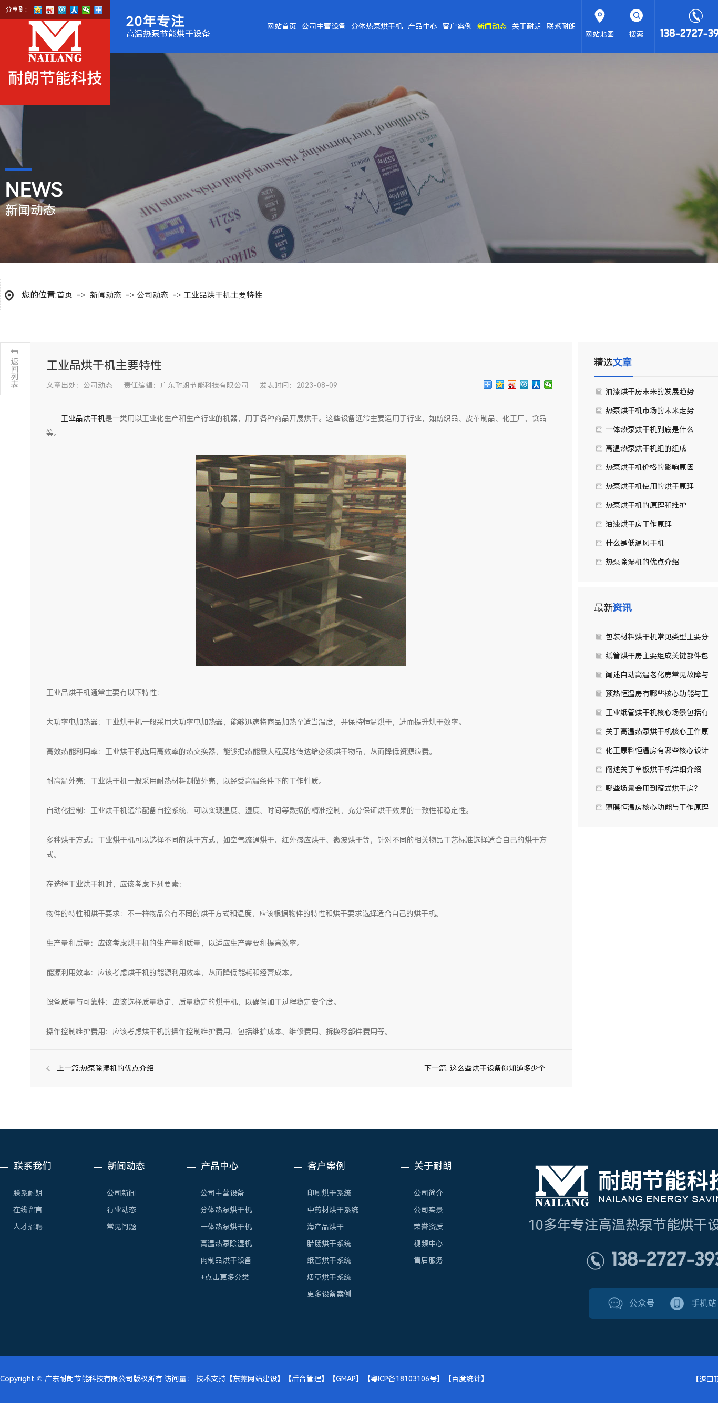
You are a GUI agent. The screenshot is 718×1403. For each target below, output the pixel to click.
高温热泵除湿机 (226, 1243)
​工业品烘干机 (83, 418)
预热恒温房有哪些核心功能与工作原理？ (657, 696)
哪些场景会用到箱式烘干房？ (653, 788)
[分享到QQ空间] (500, 384)
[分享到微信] (548, 384)
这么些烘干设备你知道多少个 (498, 1068)
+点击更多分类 (224, 1277)
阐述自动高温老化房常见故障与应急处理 (657, 677)
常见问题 (121, 1226)
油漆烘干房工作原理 (639, 524)
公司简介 (428, 1193)
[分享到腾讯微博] (524, 384)
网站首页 (281, 26)
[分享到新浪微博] (512, 384)
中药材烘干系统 (332, 1210)
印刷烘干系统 (329, 1193)
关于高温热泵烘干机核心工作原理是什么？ (657, 734)
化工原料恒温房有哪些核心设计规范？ (657, 753)
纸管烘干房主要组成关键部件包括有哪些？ (657, 658)
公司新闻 (121, 1193)
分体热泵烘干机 (377, 26)
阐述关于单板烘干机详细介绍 (653, 769)
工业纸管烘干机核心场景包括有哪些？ (657, 715)
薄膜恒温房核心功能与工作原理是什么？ (657, 810)
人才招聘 (28, 1226)
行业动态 (121, 1210)
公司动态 (152, 295)
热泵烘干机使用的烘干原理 (650, 486)
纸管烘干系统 (329, 1260)
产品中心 (422, 26)
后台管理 (306, 1379)
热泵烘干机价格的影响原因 (650, 467)
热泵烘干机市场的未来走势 (650, 410)
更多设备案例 (329, 1294)
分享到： (18, 9)
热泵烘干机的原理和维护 (646, 505)
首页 (65, 295)
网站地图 (599, 34)
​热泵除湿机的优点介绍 (117, 1068)
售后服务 (428, 1260)
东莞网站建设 (255, 1379)
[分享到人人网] (536, 384)
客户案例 (457, 26)
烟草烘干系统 (329, 1277)
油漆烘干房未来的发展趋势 (650, 391)
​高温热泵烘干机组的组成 (646, 448)
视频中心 (428, 1243)
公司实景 (428, 1210)
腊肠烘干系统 (329, 1243)
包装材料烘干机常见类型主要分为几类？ (657, 639)
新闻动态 (492, 26)
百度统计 (466, 1379)
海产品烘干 (325, 1226)
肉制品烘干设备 (226, 1260)
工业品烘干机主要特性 (222, 295)
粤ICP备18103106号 (404, 1379)
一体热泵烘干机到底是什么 (650, 429)
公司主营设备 (324, 26)
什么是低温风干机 (635, 543)
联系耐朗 (561, 26)
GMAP (346, 1379)
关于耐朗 (526, 26)
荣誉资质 (428, 1226)
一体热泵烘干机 (226, 1226)
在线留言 (28, 1210)
